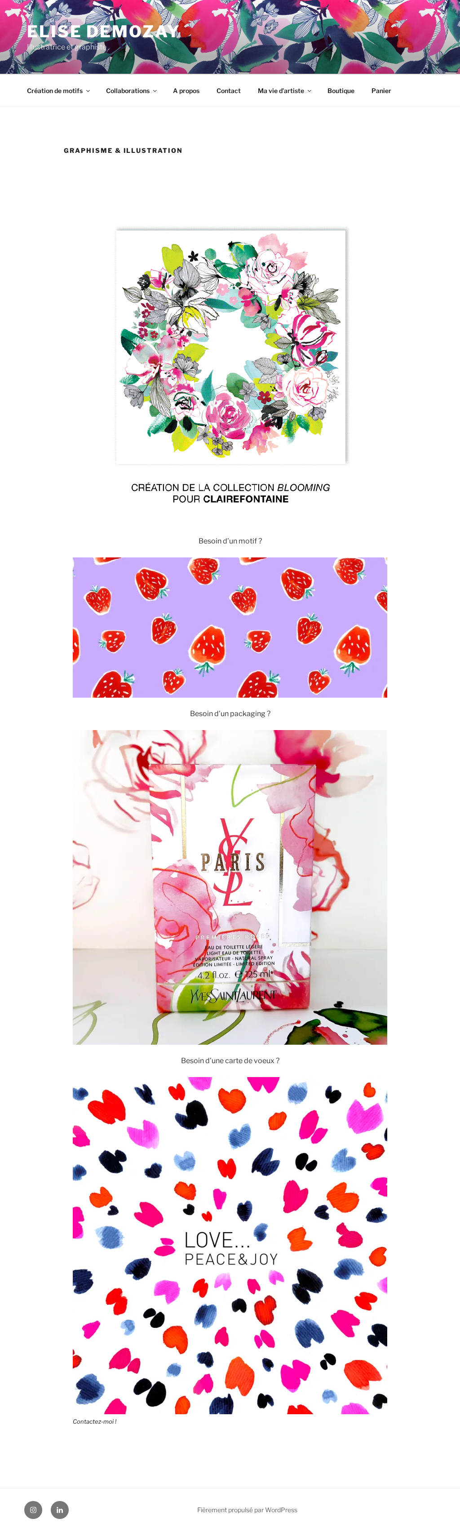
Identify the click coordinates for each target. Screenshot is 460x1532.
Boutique (340, 90)
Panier (381, 90)
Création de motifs (55, 90)
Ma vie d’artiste (281, 90)
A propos (186, 90)
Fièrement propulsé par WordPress (247, 1510)
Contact (229, 90)
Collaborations (128, 90)
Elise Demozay (103, 31)
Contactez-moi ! (94, 1421)
